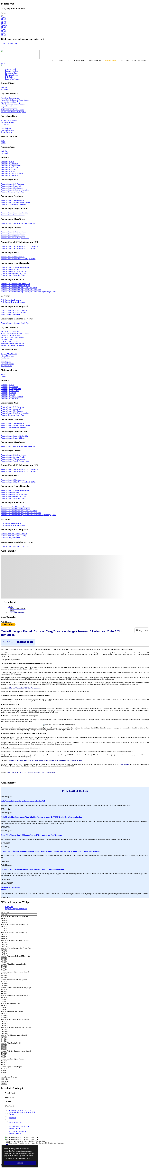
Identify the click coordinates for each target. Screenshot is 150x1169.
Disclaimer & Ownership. (14, 1141)
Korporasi (4, 89)
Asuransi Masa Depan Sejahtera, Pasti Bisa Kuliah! (18, 223)
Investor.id (37, 772)
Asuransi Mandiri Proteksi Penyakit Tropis (15, 202)
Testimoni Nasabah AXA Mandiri (12, 110)
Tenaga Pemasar (6, 132)
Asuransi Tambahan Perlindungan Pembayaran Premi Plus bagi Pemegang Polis (28, 292)
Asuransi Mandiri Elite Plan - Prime (13, 232)
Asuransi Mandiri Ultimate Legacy (13, 236)
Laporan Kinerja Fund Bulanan (16, 909)
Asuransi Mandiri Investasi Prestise (13, 234)
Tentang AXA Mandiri (9, 120)
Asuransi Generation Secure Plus (12, 192)
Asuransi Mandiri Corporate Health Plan (15, 323)
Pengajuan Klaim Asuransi (10, 98)
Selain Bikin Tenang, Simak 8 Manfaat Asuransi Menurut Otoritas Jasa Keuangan (31, 835)
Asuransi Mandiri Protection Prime (13, 275)
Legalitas (8, 1101)
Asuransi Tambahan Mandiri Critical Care (15, 284)
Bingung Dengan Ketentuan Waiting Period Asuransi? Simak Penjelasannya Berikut (32, 869)
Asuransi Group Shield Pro (10, 314)
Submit (4, 1083)
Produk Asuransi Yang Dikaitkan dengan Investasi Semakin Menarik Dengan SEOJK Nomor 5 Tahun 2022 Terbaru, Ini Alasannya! (50, 851)
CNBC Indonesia (28, 772)
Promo (3, 30)
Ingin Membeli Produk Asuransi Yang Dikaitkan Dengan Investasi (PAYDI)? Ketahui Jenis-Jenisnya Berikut (41, 817)
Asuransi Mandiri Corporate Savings (13, 312)
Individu (4, 87)
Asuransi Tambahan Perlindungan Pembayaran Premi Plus (21, 290)
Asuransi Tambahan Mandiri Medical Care (15, 286)
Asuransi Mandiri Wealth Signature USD (15, 238)
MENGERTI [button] (20, 1163)
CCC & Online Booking (9, 108)
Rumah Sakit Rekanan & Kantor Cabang (15, 100)
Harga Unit (9, 907)
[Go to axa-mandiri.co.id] (75, 54)
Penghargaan (5, 124)
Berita (3, 34)
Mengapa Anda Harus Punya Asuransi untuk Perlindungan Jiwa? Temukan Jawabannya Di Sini (45, 760)
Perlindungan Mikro (8, 171)
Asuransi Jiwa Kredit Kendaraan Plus (14, 271)
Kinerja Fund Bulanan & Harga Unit (13, 112)
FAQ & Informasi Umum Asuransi (13, 104)
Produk (3, 18)
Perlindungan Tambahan (9, 175)
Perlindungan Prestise (8, 169)
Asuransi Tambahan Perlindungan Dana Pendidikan (19, 288)
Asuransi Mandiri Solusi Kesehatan (13, 200)
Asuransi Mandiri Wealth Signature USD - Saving (18, 248)
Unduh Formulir (6, 106)
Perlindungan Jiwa (7, 162)
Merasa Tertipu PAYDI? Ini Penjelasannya (25, 688)
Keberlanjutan (6, 128)
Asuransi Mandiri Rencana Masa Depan (15, 267)
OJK (16, 772)
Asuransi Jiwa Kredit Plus (10, 269)
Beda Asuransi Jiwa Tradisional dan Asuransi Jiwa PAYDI (23, 801)
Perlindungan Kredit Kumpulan (12, 173)
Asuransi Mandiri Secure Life (11, 186)
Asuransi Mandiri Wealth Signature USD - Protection (19, 246)
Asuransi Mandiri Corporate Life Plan (14, 310)
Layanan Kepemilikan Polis (10, 102)
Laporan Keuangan (7, 130)
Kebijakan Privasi (24, 1158)
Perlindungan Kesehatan (9, 164)
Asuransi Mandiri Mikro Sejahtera (12, 257)
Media (3, 141)
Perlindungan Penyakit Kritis (11, 166)
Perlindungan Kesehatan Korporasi (13, 302)
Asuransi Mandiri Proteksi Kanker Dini (14, 213)
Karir (3, 126)
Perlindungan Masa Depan (10, 168)
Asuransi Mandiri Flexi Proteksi (12, 188)
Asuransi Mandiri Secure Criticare (12, 215)
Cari (53, 60)
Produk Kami (10, 1093)
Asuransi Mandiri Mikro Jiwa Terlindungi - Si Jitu (18, 259)
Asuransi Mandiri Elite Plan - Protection (15, 190)
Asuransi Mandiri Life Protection (12, 184)
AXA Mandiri (124, 764)
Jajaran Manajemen (7, 122)
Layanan (4, 22)
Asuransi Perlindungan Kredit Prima (13, 273)
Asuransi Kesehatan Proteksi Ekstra (13, 204)
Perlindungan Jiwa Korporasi (11, 300)
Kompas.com (10, 772)
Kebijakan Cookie (10, 1158)
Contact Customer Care (9, 43)
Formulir (4, 26)
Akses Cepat (9, 1097)
